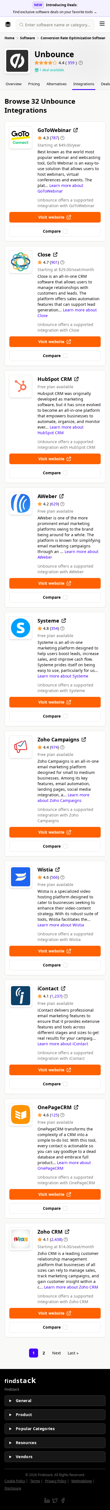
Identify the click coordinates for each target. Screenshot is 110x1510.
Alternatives (57, 83)
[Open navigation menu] (102, 23)
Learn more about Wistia (61, 925)
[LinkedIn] (47, 1500)
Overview (13, 83)
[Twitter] (55, 1500)
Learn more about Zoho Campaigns (63, 797)
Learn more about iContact (63, 1043)
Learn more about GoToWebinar (60, 188)
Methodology (81, 1481)
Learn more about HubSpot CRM (60, 429)
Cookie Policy (15, 1481)
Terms (35, 1481)
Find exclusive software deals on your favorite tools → (55, 12)
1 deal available (51, 70)
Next (56, 1353)
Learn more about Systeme (63, 676)
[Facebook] (63, 1500)
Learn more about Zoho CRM (71, 1287)
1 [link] (33, 1353)
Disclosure (13, 1488)
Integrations (83, 83)
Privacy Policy (55, 1481)
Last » (73, 1353)
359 (72, 62)
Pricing (34, 83)
